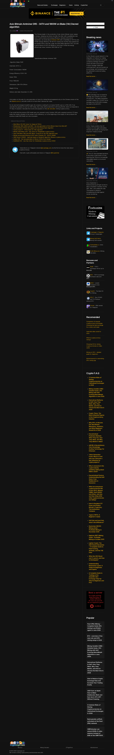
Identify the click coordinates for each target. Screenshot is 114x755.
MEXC (92, 283)
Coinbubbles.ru (94, 245)
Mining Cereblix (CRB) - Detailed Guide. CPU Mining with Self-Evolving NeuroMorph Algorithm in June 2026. (96, 392)
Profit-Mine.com (95, 251)
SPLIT (92, 297)
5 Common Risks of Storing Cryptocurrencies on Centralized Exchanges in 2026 (96, 381)
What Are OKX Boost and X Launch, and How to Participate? (96, 558)
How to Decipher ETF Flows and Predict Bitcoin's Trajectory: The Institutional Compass (96, 507)
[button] (43, 5)
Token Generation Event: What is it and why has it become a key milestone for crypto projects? (95, 458)
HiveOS (92, 291)
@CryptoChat (55, 153)
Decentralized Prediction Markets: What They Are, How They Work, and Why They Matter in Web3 (96, 437)
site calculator (51, 108)
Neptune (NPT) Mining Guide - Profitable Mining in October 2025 (96, 537)
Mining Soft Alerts (95, 238)
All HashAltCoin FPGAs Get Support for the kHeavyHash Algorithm (33, 128)
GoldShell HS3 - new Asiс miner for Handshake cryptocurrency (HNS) (34, 141)
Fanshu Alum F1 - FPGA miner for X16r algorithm (28, 130)
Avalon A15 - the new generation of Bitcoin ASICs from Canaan (32, 139)
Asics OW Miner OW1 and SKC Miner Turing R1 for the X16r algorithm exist (35, 133)
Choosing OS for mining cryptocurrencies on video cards (94, 346)
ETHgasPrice (69, 747)
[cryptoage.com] (17, 4)
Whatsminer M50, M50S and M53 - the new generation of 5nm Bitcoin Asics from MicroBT (40, 126)
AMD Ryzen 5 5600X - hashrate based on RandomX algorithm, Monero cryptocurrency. (39, 137)
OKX (91, 275)
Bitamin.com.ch (16, 101)
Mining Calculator (44, 747)
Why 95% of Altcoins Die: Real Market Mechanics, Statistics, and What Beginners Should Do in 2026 (96, 426)
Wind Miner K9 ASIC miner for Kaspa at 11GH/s (27, 124)
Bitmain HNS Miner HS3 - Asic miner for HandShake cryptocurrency (33, 131)
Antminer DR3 (55, 40)
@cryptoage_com (46, 148)
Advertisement (94, 747)
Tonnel (92, 305)
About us (20, 747)
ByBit (91, 266)
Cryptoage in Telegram (97, 232)
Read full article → (91, 76)
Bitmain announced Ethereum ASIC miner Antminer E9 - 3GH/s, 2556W (34, 135)
